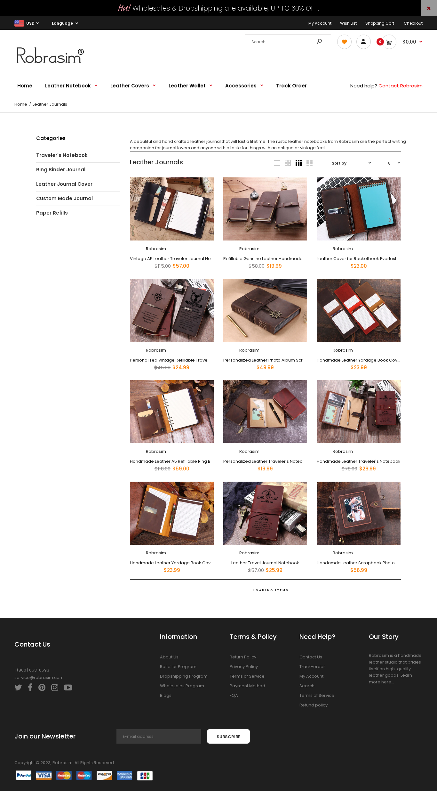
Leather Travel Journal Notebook (265, 562)
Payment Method (247, 686)
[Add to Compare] (204, 199)
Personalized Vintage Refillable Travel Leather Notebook (188, 360)
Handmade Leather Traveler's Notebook (359, 461)
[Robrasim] (54, 65)
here (386, 682)
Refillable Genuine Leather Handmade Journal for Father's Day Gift (291, 259)
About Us (169, 657)
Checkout (413, 23)
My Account (319, 23)
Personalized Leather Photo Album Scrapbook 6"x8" (276, 360)
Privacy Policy (244, 667)
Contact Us (310, 657)
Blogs (165, 695)
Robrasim (156, 249)
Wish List (348, 23)
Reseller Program (178, 667)
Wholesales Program (182, 686)
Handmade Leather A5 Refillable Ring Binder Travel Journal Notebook (202, 461)
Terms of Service (247, 676)
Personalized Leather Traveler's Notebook (267, 461)
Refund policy (313, 705)
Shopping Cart (379, 23)
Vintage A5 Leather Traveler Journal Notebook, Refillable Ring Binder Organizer (211, 259)
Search (306, 686)
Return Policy (243, 657)
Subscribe (228, 737)
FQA (234, 695)
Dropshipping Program (184, 676)
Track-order (312, 667)
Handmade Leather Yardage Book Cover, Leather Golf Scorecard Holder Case (211, 562)
